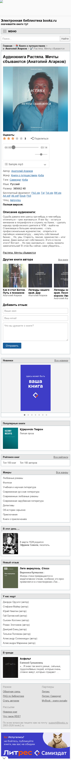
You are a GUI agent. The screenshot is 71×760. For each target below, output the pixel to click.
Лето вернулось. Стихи (34, 568)
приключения (10, 514)
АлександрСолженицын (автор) (20, 638)
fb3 (29, 195)
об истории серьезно (14, 510)
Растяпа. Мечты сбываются (19, 252)
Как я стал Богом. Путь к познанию (14, 291)
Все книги (63, 259)
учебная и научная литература (19, 487)
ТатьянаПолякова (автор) (16, 634)
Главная (7, 45)
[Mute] (31, 154)
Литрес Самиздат (51, 696)
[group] (26, 152)
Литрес (46, 691)
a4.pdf (6, 195)
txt (43, 192)
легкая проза (27, 433)
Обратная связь (11, 691)
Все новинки (61, 360)
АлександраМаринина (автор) (19, 643)
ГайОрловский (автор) (15, 615)
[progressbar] (25, 147)
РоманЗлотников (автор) (16, 624)
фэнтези (7, 482)
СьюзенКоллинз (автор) (16, 620)
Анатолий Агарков (16, 48)
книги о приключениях (15, 519)
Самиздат (15, 179)
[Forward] (24, 154)
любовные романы (13, 478)
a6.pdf (15, 195)
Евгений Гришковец (31, 662)
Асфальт (25, 658)
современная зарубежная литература (23, 500)
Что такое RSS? (12, 716)
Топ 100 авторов (28, 462)
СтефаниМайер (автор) (15, 606)
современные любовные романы (20, 496)
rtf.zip (57, 192)
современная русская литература (21, 491)
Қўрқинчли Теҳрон (31, 429)
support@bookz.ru (58, 722)
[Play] (16, 154)
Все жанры (62, 472)
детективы (8, 505)
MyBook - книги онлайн (54, 700)
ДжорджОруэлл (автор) (16, 602)
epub (23, 195)
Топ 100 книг (9, 462)
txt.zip (49, 192)
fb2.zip (35, 192)
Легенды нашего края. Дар (39, 291)
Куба (41, 175)
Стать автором (11, 700)
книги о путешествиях (32, 45)
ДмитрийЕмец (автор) (15, 629)
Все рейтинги (61, 457)
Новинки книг (10, 711)
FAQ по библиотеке (13, 696)
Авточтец (15, 200)
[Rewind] (8, 154)
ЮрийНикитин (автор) (14, 611)
